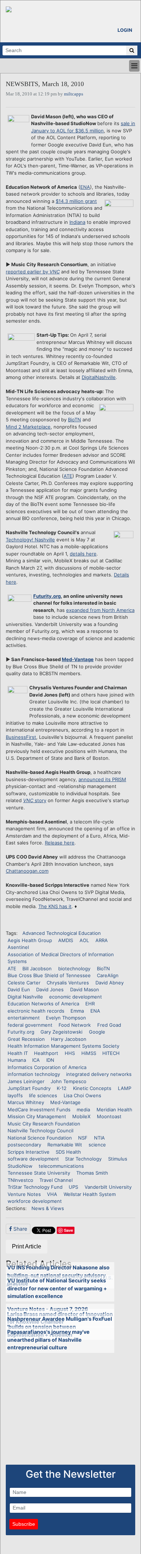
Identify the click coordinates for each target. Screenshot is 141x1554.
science (97, 1145)
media (83, 1109)
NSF (82, 1138)
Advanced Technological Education (61, 933)
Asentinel (18, 947)
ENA (85, 187)
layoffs (15, 1095)
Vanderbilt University (108, 1187)
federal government (30, 1025)
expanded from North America (100, 610)
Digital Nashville (25, 997)
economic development (75, 997)
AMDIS (65, 940)
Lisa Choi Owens (82, 1095)
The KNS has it (55, 906)
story (34, 800)
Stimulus (117, 1159)
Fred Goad (109, 1025)
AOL (84, 940)
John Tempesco (68, 1081)
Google (97, 1032)
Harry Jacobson (68, 1039)
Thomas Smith (92, 1173)
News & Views (47, 1208)
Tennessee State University (39, 1173)
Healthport (46, 1053)
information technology (34, 1074)
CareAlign (108, 975)
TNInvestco (20, 1180)
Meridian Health (114, 1109)
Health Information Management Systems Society (63, 1046)
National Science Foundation (40, 1138)
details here (83, 554)
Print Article (26, 1246)
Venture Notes (24, 1194)
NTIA (99, 1138)
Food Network (75, 1025)
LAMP (124, 1088)
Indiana (77, 222)
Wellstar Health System (90, 1194)
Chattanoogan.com (27, 871)
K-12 (62, 1088)
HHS (70, 1053)
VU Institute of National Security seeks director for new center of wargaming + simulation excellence (57, 1288)
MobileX (81, 1116)
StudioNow (20, 1166)
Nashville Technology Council (40, 1130)
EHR (90, 1003)
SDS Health (68, 1152)
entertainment (24, 1018)
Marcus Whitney (26, 1102)
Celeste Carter (24, 982)
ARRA (101, 940)
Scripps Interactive (29, 1152)
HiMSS (88, 1053)
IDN (50, 1060)
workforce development (35, 1201)
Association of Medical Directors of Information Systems (61, 958)
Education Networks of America (43, 1003)
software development (33, 1159)
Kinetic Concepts (92, 1088)
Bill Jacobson (37, 968)
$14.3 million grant (76, 201)
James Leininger (26, 1081)
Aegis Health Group (30, 940)
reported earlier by (33, 271)
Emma (77, 1011)
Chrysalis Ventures (68, 982)
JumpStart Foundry (29, 1088)
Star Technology (83, 1159)
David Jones (50, 989)
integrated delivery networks (99, 1074)
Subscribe (23, 1524)
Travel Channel (56, 1180)
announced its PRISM (102, 779)
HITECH (111, 1053)
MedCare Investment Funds (39, 1109)
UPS (73, 1187)
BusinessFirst (21, 737)
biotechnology (74, 968)
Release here (59, 843)
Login (125, 30)
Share (19, 1229)
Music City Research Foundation (44, 1124)
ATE (68, 476)
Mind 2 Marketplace (28, 427)
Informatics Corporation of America (47, 1067)
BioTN (74, 419)
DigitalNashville (99, 377)
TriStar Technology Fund (35, 1187)
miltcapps (73, 94)
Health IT (18, 1053)
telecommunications (61, 1166)
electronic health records (36, 1011)
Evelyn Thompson (66, 1018)
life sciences (43, 1095)
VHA (52, 1194)
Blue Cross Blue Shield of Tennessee (49, 975)
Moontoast (109, 1116)
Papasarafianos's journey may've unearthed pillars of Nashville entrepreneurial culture (48, 1339)
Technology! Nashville (30, 539)
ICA (36, 1060)
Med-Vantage (78, 659)
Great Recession (26, 1039)
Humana (17, 1060)
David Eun (19, 989)
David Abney (109, 982)
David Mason (84, 989)
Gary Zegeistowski (61, 1032)
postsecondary (24, 1145)
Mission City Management (37, 1116)
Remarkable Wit (64, 1145)
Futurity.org (47, 596)
